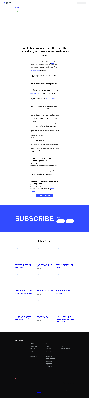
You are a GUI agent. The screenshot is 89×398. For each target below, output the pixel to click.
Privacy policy (32, 390)
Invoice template (49, 344)
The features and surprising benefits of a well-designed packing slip (23, 317)
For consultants (49, 354)
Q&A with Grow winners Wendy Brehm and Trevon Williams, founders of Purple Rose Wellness (65, 318)
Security (62, 346)
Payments (32, 344)
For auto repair (48, 351)
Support (47, 346)
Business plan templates (50, 358)
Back (18, 7)
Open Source (60, 390)
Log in (81, 2)
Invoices (32, 343)
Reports (31, 351)
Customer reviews (33, 356)
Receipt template (49, 356)
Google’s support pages (40, 189)
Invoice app (32, 348)
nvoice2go (53, 63)
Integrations (32, 353)
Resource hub (48, 348)
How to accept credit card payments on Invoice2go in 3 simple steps (24, 265)
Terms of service (46, 391)
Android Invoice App (50, 368)
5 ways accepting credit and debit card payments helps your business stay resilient (23, 292)
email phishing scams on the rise (39, 73)
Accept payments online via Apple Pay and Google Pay (44, 265)
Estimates (32, 354)
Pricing (29, 2)
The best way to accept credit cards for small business (44, 317)
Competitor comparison (50, 359)
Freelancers (48, 364)
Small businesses (49, 363)
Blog (47, 343)
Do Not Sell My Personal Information (39, 391)
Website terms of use (54, 391)
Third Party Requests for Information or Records (65, 349)
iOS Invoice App (49, 366)
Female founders (49, 361)
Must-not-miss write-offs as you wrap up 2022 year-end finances (64, 265)
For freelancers (48, 353)
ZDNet (33, 191)
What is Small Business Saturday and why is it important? (63, 292)
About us (63, 344)
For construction (49, 349)
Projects (31, 349)
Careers (62, 343)
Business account (33, 346)
